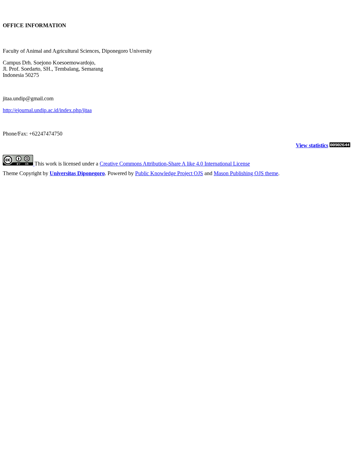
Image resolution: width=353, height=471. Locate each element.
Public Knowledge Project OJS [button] (169, 173)
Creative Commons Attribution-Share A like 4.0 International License (175, 164)
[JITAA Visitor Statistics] (340, 145)
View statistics (312, 145)
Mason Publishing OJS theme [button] (246, 173)
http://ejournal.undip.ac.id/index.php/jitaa (47, 110)
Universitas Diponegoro (77, 173)
